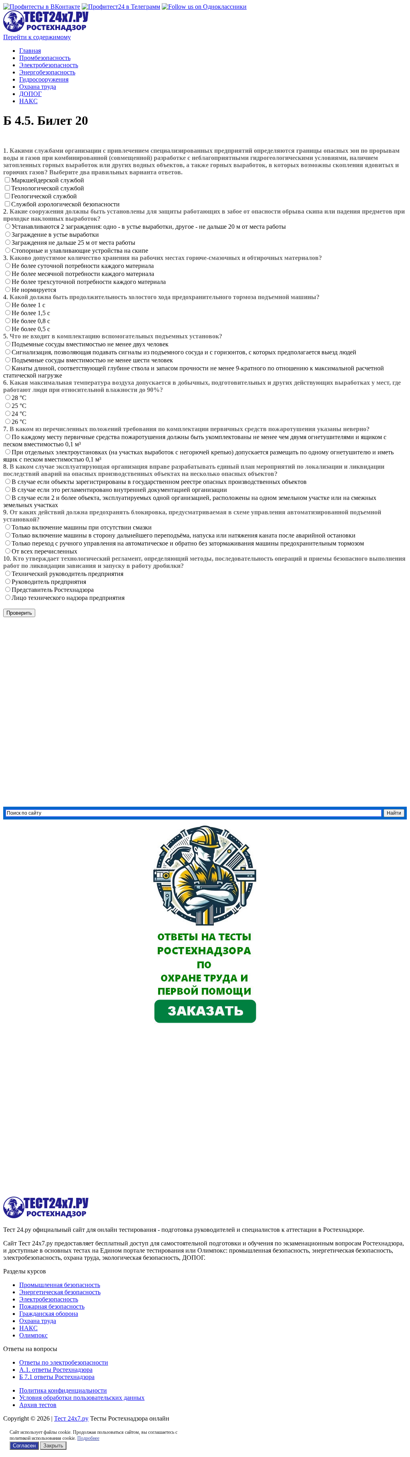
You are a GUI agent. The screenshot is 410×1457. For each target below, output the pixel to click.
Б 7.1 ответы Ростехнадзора (56, 1376)
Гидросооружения (43, 79)
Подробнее (88, 1438)
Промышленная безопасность (59, 1284)
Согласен (24, 1446)
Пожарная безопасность (51, 1306)
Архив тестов (37, 1404)
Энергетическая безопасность (59, 1292)
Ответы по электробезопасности (63, 1362)
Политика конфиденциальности (63, 1390)
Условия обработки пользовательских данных (82, 1397)
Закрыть (53, 1446)
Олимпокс (33, 1335)
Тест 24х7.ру (71, 1418)
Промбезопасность (44, 57)
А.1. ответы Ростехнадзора (55, 1369)
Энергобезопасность (47, 72)
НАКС (28, 101)
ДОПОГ (30, 93)
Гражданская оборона (48, 1313)
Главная (30, 50)
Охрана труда (37, 86)
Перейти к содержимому (37, 37)
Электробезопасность (48, 65)
